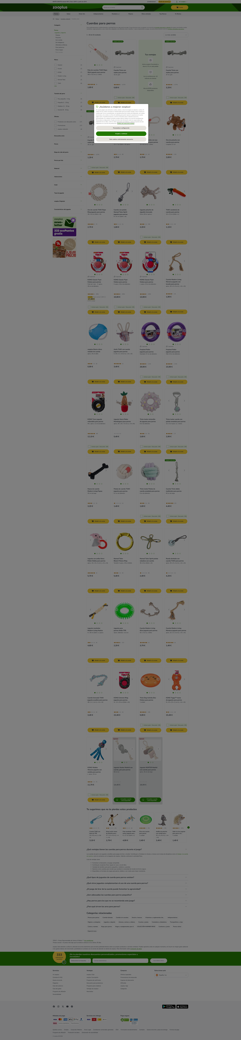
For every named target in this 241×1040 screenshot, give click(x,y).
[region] (121, 123)
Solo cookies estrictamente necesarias (121, 139)
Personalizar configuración (121, 128)
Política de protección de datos (126, 123)
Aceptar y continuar (121, 134)
